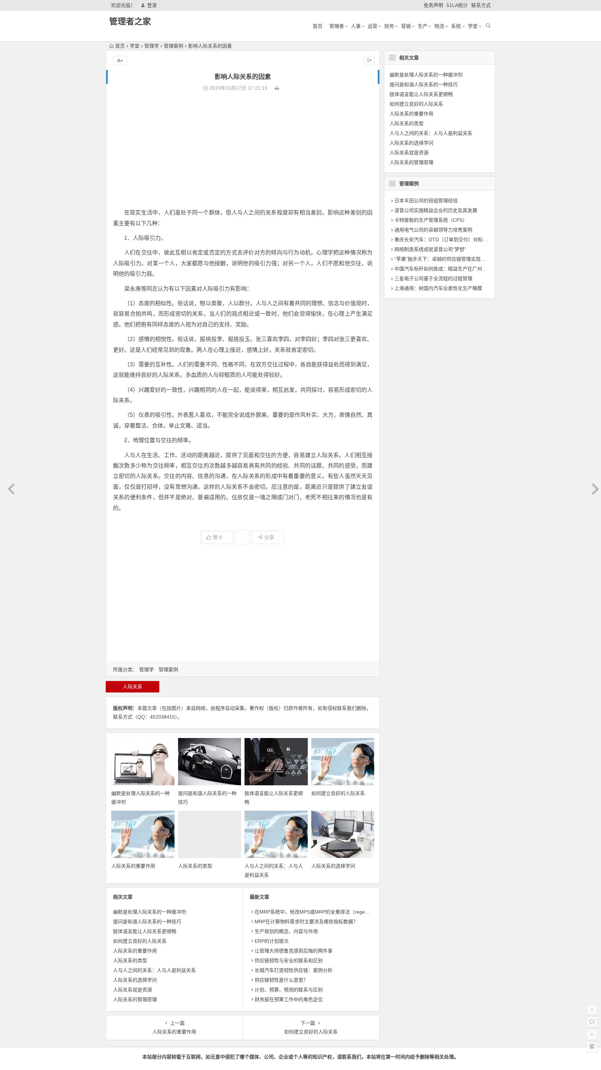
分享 (269, 537)
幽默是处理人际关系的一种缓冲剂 (149, 912)
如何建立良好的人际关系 (338, 793)
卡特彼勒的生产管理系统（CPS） (430, 220)
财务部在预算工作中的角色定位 (289, 999)
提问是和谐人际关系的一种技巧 (147, 921)
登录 (152, 5)
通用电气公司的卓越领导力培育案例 (433, 230)
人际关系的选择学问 (333, 866)
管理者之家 (130, 21)
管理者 (336, 26)
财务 (389, 26)
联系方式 (481, 5)
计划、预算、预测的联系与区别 (289, 989)
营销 (406, 26)
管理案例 (173, 46)
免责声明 (433, 5)
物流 (439, 26)
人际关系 (132, 686)
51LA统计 (457, 5)
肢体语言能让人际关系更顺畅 (144, 931)
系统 (456, 26)
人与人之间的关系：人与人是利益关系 (154, 970)
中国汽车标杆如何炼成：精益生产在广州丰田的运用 (450, 268)
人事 (356, 26)
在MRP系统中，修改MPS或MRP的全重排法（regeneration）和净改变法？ (336, 912)
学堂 (473, 26)
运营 (372, 26)
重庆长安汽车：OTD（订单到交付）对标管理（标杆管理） (458, 239)
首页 (317, 26)
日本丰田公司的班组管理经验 (426, 200)
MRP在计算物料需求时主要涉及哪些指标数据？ (306, 921)
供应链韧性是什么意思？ (281, 980)
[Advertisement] (242, 150)
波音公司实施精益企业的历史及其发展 (435, 210)
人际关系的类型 (195, 866)
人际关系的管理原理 (135, 999)
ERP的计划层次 (272, 941)
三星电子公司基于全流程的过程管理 (433, 278)
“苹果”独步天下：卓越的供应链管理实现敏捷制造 (447, 259)
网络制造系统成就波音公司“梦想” (430, 249)
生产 (422, 26)
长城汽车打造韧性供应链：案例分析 (293, 970)
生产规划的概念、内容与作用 (286, 931)
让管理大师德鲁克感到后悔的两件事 (293, 951)
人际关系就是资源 (132, 989)
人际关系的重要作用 (133, 866)
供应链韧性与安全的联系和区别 (289, 960)
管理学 (151, 46)
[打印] (276, 88)
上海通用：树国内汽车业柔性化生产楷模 (438, 288)
